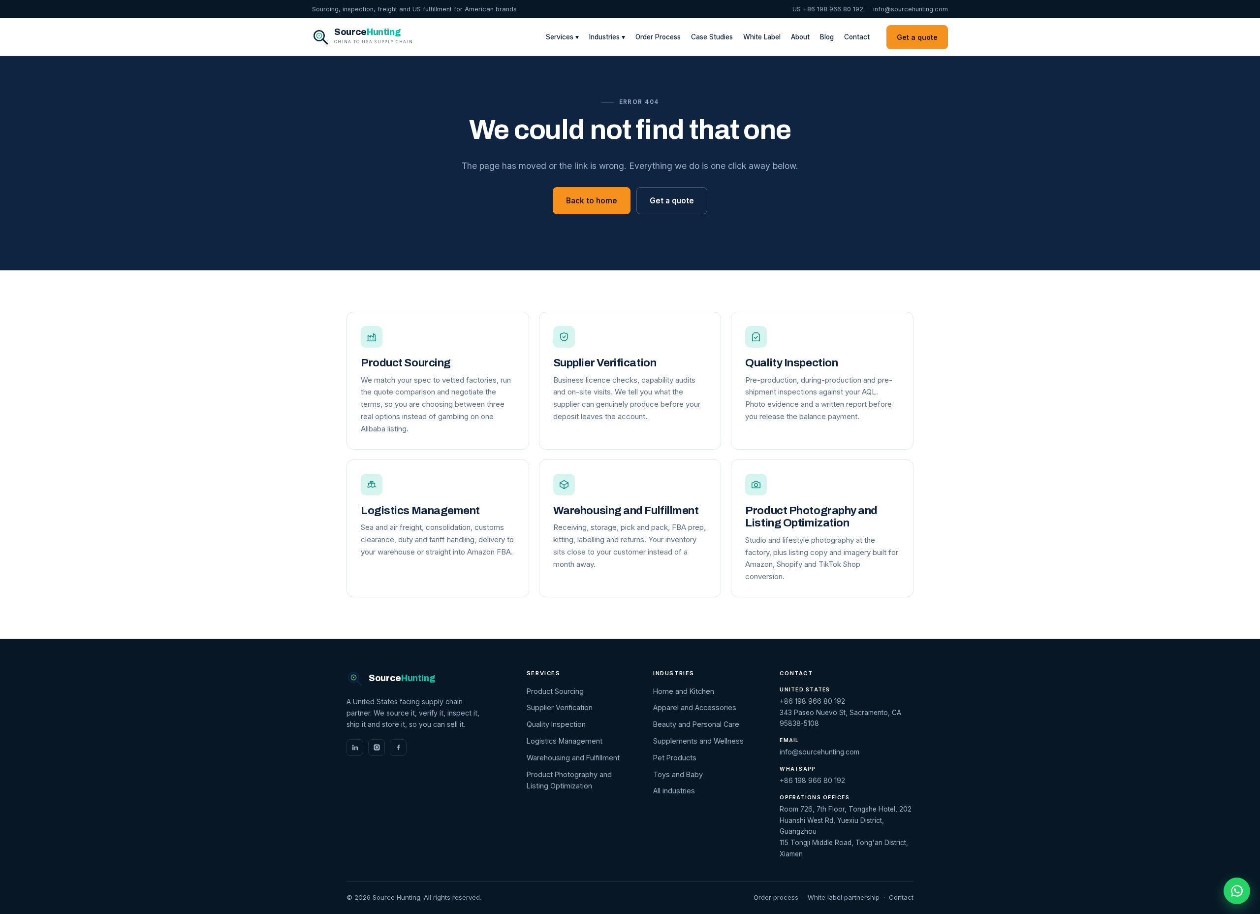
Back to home (591, 200)
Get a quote (917, 37)
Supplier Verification (560, 707)
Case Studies (712, 37)
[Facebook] (398, 747)
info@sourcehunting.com (910, 9)
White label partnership (844, 897)
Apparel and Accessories (694, 707)
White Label (762, 37)
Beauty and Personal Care (696, 724)
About (800, 37)
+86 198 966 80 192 (812, 701)
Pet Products (674, 757)
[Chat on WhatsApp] (1237, 891)
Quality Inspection (556, 724)
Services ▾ (562, 37)
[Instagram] (376, 747)
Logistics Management (564, 741)
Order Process (658, 37)
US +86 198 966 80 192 (827, 9)
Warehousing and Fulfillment (573, 757)
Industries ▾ (607, 37)
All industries (674, 790)
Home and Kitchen (683, 691)
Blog (827, 37)
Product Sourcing (555, 691)
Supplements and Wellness (698, 741)
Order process (776, 897)
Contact (857, 37)
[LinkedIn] (354, 747)
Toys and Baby (678, 774)
